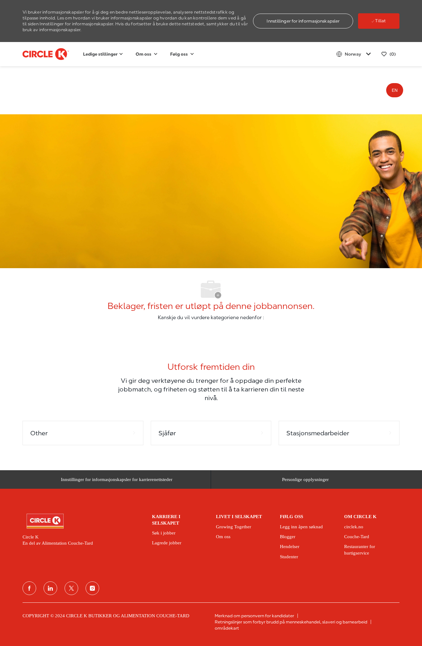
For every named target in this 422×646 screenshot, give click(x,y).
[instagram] (92, 588)
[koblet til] (50, 588)
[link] (83, 521)
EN (395, 90)
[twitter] (71, 588)
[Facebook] (29, 588)
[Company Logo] (38, 54)
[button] (303, 21)
